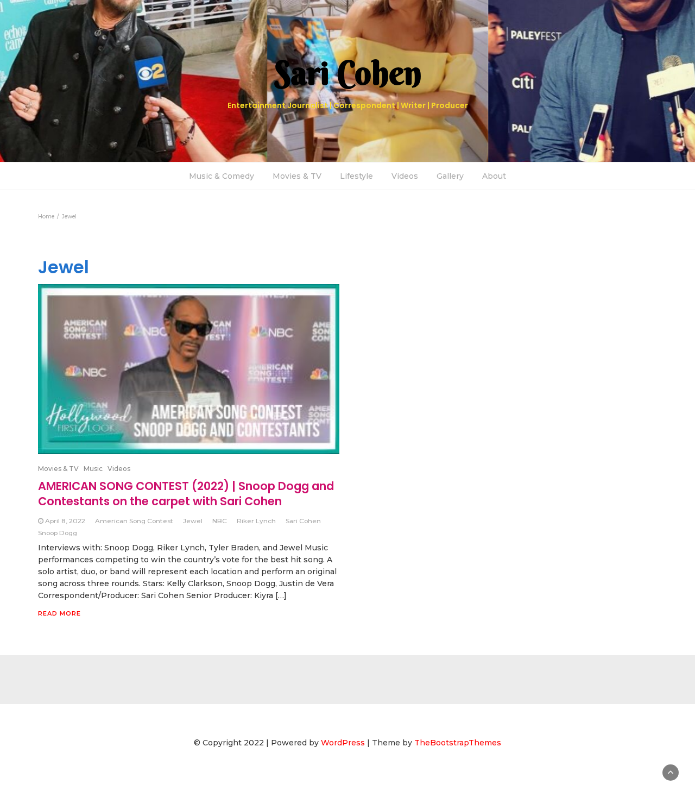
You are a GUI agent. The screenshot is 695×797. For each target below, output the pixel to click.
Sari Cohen (303, 521)
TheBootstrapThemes (457, 743)
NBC (219, 521)
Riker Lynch (256, 521)
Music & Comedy (221, 176)
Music (93, 469)
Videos (404, 176)
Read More (59, 613)
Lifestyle (356, 176)
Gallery (450, 176)
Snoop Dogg (57, 533)
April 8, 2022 (65, 521)
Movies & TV (297, 176)
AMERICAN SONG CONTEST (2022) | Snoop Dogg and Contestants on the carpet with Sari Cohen (186, 493)
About (494, 176)
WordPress (343, 743)
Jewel (193, 521)
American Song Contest (134, 521)
